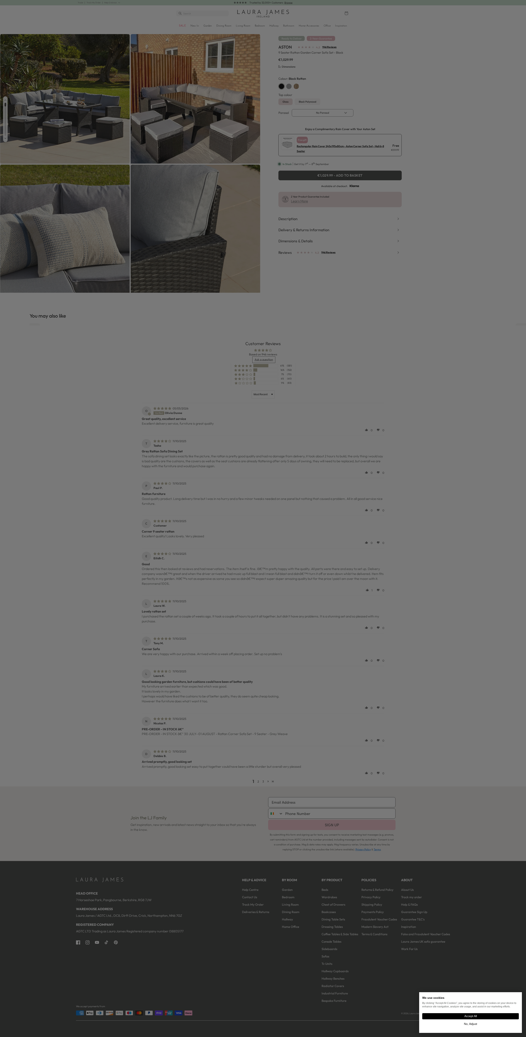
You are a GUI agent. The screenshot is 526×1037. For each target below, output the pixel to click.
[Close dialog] (334, 469)
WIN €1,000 (303, 527)
